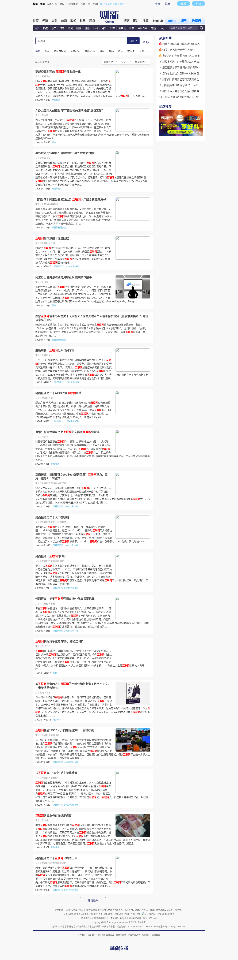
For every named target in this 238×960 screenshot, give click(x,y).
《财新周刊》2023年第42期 (66, 382)
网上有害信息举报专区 (112, 3)
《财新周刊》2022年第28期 (65, 804)
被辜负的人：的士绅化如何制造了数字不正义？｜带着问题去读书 (73, 685)
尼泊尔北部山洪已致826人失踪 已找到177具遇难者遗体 (192, 73)
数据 (35, 3)
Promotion (72, 3)
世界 (83, 20)
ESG (112, 28)
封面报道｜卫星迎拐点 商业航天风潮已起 (65, 599)
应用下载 (85, 3)
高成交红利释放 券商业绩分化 (58, 71)
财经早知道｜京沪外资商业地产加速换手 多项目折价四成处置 (195, 61)
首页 (36, 20)
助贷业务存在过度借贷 (53, 815)
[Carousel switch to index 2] (196, 132)
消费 (70, 28)
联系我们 (146, 935)
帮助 (95, 3)
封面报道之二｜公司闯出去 (56, 858)
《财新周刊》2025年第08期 (65, 506)
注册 (167, 3)
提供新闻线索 (134, 935)
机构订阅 (52, 3)
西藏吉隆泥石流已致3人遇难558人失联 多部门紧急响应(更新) (195, 43)
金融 (54, 20)
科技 (45, 28)
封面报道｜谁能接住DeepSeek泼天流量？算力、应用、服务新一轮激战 (71, 476)
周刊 (184, 20)
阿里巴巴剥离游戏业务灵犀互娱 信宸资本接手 (63, 277)
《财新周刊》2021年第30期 (65, 762)
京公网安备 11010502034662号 (159, 913)
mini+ (172, 20)
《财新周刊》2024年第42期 (66, 421)
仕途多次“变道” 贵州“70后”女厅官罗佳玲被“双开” (188, 97)
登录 (157, 3)
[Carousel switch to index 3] (200, 132)
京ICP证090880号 (71, 913)
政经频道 (56, 188)
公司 (64, 20)
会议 (62, 3)
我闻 (42, 3)
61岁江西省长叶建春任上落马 (178, 49)
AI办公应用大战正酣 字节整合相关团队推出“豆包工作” (69, 110)
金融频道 (56, 99)
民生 (104, 28)
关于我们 (82, 935)
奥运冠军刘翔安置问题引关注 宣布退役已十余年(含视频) (192, 55)
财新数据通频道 (59, 227)
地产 (53, 28)
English (157, 20)
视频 (145, 20)
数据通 (196, 20)
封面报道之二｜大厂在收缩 (52, 517)
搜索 (132, 41)
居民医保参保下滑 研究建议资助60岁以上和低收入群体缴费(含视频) (199, 67)
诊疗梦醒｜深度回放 (52, 238)
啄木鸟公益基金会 (106, 935)
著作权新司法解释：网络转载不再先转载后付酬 (64, 153)
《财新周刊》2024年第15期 (65, 545)
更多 (36, 28)
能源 (79, 28)
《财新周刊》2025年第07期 (65, 630)
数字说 (122, 28)
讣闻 (161, 28)
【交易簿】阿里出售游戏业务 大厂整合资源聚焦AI (70, 199)
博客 (127, 20)
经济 (45, 20)
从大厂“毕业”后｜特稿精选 (56, 773)
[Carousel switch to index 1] (193, 132)
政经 (73, 20)
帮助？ (146, 42)
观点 (92, 20)
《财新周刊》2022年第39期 (65, 889)
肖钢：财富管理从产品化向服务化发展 (67, 432)
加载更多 (93, 900)
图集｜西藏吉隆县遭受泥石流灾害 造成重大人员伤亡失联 (193, 91)
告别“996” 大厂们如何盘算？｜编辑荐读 (64, 730)
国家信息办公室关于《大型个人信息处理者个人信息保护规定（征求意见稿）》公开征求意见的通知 (91, 318)
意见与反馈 (121, 935)
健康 (87, 28)
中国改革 (142, 28)
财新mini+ (57, 719)
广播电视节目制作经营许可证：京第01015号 (102, 918)
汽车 (62, 28)
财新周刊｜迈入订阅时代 (54, 350)
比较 (131, 28)
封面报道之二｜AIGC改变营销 (58, 393)
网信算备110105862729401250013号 (122, 913)
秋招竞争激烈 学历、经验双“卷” (59, 641)
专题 (153, 28)
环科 (95, 28)
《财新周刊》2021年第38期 (65, 587)
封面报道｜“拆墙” (50, 556)
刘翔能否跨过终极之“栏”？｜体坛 (180, 85)
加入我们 (92, 935)
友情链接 (156, 935)
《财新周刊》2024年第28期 (66, 266)
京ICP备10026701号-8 (92, 913)
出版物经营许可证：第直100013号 (140, 918)
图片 (136, 20)
